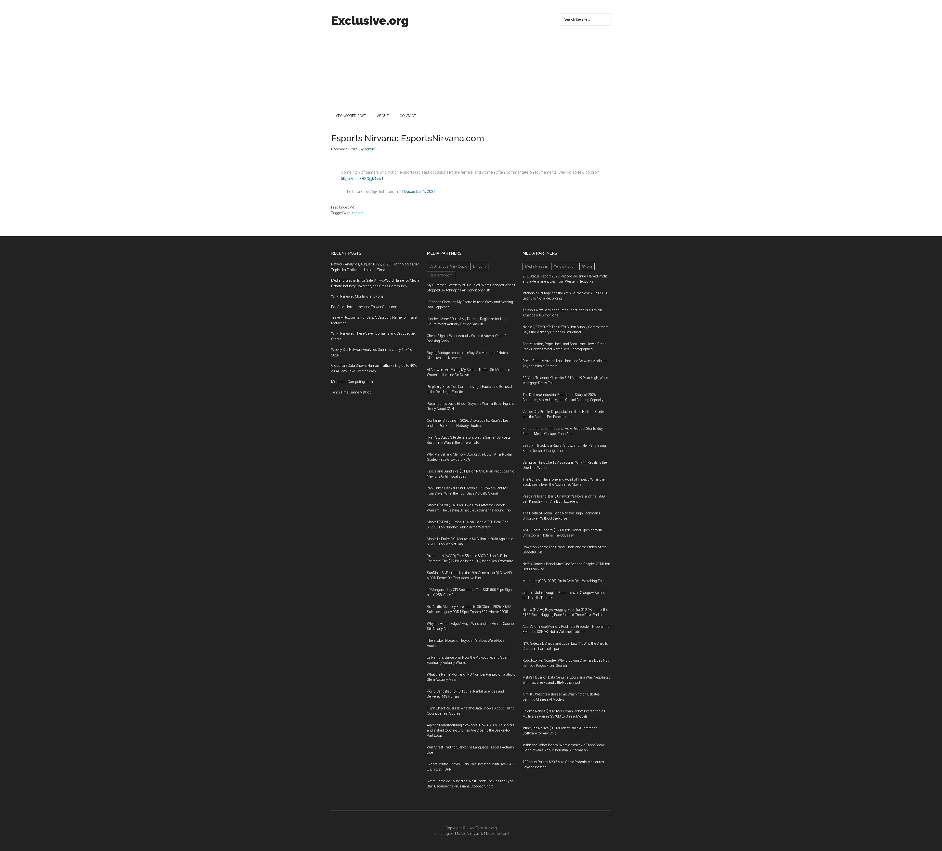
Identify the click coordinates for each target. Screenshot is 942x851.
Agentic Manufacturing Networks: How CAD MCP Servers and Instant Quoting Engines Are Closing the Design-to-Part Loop (470, 730)
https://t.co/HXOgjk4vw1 (362, 178)
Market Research (497, 834)
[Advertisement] (471, 71)
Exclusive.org (370, 20)
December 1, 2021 (420, 191)
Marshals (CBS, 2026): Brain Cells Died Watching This (563, 581)
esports (358, 213)
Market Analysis (467, 834)
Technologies (442, 834)
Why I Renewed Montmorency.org (357, 296)
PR (352, 207)
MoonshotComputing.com (352, 382)
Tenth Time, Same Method (351, 392)
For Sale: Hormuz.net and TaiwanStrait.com (364, 307)
